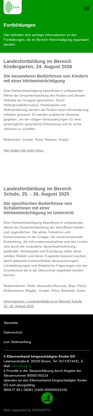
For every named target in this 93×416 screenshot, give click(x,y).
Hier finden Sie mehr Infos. (24, 150)
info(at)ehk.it (21, 366)
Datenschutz (13, 332)
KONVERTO (41, 410)
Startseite (11, 323)
